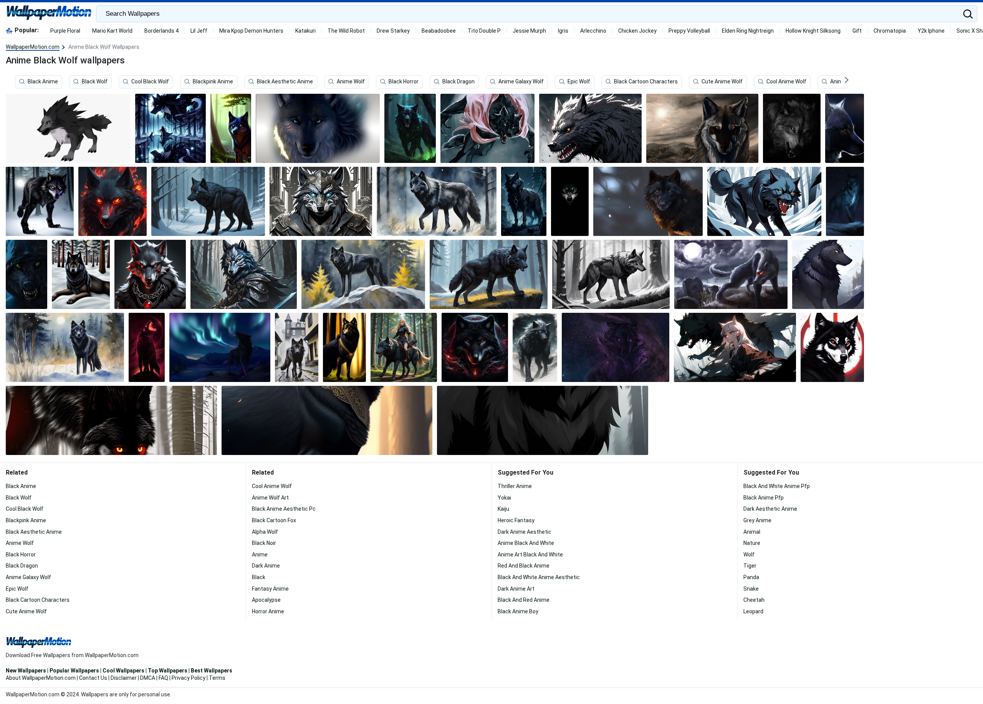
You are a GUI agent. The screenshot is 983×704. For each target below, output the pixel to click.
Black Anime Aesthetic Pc (284, 509)
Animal (751, 532)
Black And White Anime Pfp (776, 486)
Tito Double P (484, 31)
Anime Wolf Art (270, 498)
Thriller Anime (515, 486)
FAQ (163, 678)
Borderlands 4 (161, 31)
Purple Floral (65, 31)
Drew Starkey (393, 31)
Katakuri (305, 31)
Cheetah (754, 600)
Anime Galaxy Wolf (521, 82)
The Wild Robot (346, 31)
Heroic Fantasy (516, 520)
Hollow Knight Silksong (813, 31)
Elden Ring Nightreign (748, 31)
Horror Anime (268, 611)
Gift (857, 31)
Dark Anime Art (516, 589)
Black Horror (404, 82)
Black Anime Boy (518, 611)
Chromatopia (890, 31)
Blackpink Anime (213, 82)
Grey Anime (757, 520)
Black (258, 577)
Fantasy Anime (270, 589)
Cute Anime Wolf (722, 82)
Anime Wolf (351, 82)
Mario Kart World (112, 31)
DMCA (147, 678)
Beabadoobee (439, 31)
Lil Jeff (198, 31)
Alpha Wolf (265, 532)
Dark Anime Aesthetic (524, 532)
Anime (260, 554)
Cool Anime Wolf (786, 82)
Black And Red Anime (523, 600)
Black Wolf (95, 82)
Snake (751, 589)
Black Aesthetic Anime (285, 82)
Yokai (504, 498)
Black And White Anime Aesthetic (539, 577)
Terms (217, 678)
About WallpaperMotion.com (41, 678)
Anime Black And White (526, 543)
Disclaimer (124, 678)
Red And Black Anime (523, 566)
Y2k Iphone (931, 31)
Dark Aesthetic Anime (770, 509)
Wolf (749, 554)
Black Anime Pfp (763, 498)
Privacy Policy (188, 678)
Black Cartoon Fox (274, 520)
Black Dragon (458, 82)
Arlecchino (593, 31)
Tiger (749, 566)
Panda (751, 577)
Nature (751, 543)
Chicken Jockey (637, 31)
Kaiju (503, 509)
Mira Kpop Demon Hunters (251, 31)
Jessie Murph (529, 31)
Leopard (753, 611)
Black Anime (43, 82)
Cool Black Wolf (150, 82)
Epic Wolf (579, 82)
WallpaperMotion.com (33, 47)
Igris (563, 31)
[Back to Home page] (49, 13)
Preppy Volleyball (689, 31)
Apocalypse (266, 600)
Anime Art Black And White (530, 554)
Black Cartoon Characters (646, 82)
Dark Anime (266, 566)
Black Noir (264, 543)
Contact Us (93, 678)
